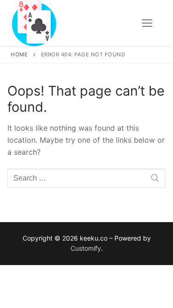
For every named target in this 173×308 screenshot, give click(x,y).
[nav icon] (147, 23)
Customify (86, 248)
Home (19, 54)
